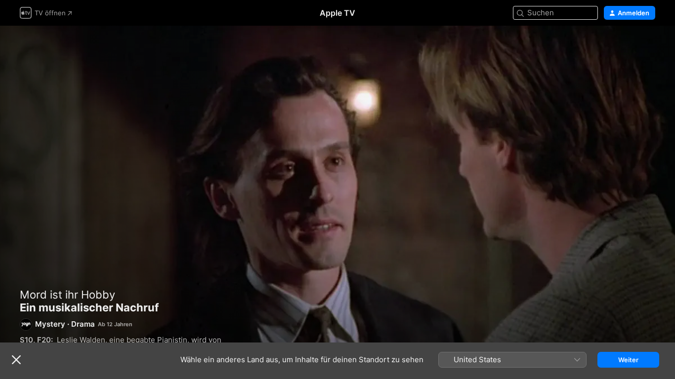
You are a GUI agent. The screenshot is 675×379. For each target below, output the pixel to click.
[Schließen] (16, 359)
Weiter (628, 360)
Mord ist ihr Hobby (67, 294)
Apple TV (337, 13)
